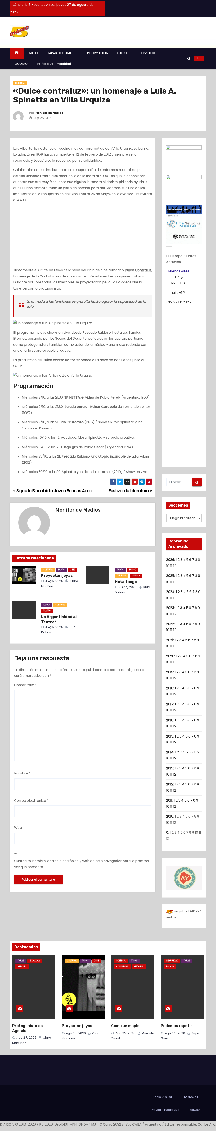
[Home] (17, 53)
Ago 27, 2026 (26, 1037)
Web (18, 827)
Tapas (61, 569)
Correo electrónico (31, 800)
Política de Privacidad (54, 64)
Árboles (22, 966)
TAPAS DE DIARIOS (61, 53)
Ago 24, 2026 (175, 1033)
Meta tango (126, 581)
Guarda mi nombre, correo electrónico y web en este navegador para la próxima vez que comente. (81, 863)
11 (171, 581)
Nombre (22, 773)
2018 (169, 688)
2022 (170, 624)
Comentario (25, 685)
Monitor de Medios (49, 113)
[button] (188, 58)
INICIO (33, 53)
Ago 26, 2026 (76, 1033)
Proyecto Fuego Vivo (165, 1110)
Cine (72, 569)
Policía (170, 966)
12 (174, 581)
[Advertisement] (82, 236)
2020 (170, 656)
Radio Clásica (162, 1097)
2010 (169, 816)
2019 (169, 672)
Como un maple (125, 1025)
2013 (169, 768)
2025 (170, 575)
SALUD (122, 53)
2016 (169, 720)
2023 (170, 607)
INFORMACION (97, 53)
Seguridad (172, 960)
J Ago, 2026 (53, 581)
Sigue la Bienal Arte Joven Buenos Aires (53, 491)
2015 (169, 736)
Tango (132, 569)
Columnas (122, 966)
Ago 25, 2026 (125, 1033)
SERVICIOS (148, 53)
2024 (170, 591)
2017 (169, 704)
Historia (138, 966)
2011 (169, 800)
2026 (170, 559)
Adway (195, 1110)
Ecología (35, 960)
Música (136, 575)
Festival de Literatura (129, 491)
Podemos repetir (176, 1025)
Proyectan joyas (57, 575)
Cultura (20, 83)
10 (167, 581)
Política (121, 960)
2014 (170, 752)
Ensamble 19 (191, 1097)
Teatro (47, 610)
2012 (169, 784)
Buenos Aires (178, 271)
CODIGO (21, 64)
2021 (169, 640)
